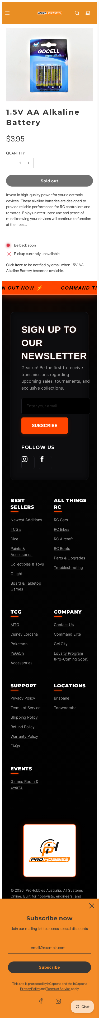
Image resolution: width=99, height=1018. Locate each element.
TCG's (16, 529)
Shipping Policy (24, 717)
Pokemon (19, 643)
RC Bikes (61, 529)
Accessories (21, 663)
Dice (14, 539)
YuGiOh (17, 653)
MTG (15, 624)
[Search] (77, 13)
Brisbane (61, 698)
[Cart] (87, 13)
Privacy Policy (23, 698)
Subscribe (45, 425)
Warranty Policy (24, 736)
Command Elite (67, 634)
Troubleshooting (68, 567)
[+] (28, 163)
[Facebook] (45, 462)
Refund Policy (23, 726)
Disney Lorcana (24, 634)
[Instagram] (28, 462)
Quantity (15, 153)
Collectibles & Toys (27, 564)
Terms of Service (25, 707)
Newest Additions (26, 519)
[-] (11, 163)
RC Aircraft (63, 539)
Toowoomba (65, 707)
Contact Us (64, 624)
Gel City (61, 643)
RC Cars (61, 519)
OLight (16, 573)
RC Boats (62, 548)
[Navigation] (7, 13)
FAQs (15, 746)
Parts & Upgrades (69, 558)
